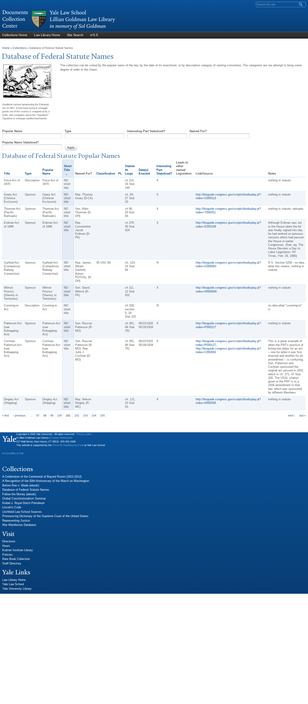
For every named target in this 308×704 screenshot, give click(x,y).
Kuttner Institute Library (17, 550)
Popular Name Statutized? (20, 142)
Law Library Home (47, 35)
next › (291, 415)
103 (85, 415)
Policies (7, 554)
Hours (6, 546)
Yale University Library (17, 588)
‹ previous (19, 415)
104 (94, 415)
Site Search (75, 35)
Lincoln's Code (11, 507)
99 (51, 415)
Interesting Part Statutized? (146, 131)
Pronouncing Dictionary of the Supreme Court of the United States (45, 516)
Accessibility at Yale (13, 453)
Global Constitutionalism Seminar (24, 498)
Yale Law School (13, 584)
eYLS (94, 35)
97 (37, 415)
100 (59, 415)
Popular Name (12, 131)
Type (68, 131)
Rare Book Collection (16, 559)
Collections (19, 48)
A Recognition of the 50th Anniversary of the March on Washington (45, 481)
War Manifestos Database (19, 525)
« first (5, 415)
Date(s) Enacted (144, 171)
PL (120, 173)
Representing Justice (16, 520)
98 (44, 415)
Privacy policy (84, 434)
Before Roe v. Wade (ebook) (20, 485)
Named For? (198, 131)
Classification (105, 173)
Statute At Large (130, 169)
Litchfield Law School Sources (22, 511)
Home (6, 48)
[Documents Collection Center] (58, 29)
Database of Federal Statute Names (25, 489)
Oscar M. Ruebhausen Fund (68, 445)
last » (302, 415)
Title (7, 173)
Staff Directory (11, 563)
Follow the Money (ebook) (19, 494)
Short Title (67, 167)
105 (102, 415)
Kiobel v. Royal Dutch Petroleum (23, 503)
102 (76, 415)
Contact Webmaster (62, 437)
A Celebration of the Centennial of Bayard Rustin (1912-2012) (42, 476)
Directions (8, 541)
